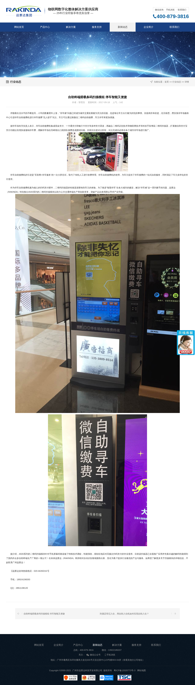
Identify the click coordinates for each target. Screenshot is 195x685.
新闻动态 (123, 27)
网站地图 (141, 670)
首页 (167, 82)
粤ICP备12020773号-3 (124, 670)
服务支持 (97, 27)
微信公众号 (95, 655)
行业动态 (176, 82)
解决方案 (71, 27)
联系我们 (182, 10)
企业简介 (148, 27)
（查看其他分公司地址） (133, 660)
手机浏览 (170, 10)
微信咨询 (159, 10)
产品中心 (45, 27)
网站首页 (19, 27)
